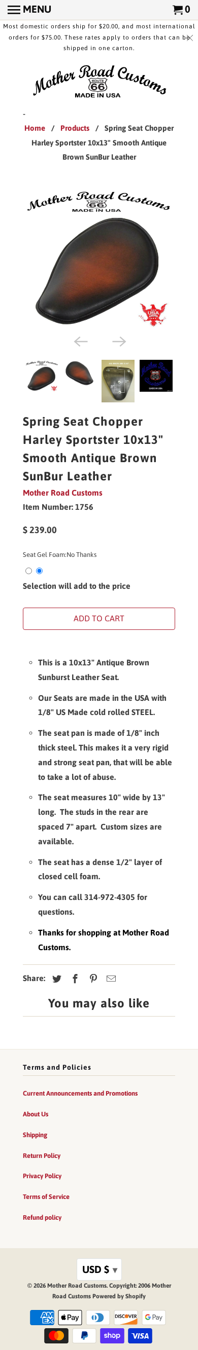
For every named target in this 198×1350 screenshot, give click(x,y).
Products (74, 128)
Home (34, 128)
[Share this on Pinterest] (92, 978)
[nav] (29, 10)
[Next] (118, 340)
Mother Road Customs (63, 492)
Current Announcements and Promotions (80, 1093)
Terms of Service (46, 1197)
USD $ (99, 1269)
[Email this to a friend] (110, 978)
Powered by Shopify (119, 1296)
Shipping (35, 1135)
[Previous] (80, 340)
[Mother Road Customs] (99, 82)
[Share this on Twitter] (55, 978)
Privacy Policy (42, 1176)
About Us (35, 1114)
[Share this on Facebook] (73, 978)
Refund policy (42, 1217)
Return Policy (41, 1155)
